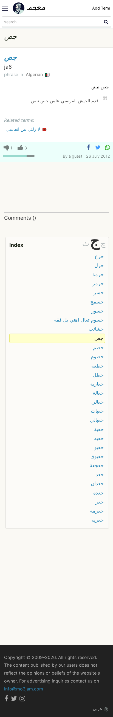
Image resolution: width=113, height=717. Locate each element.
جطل (98, 375)
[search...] (107, 21)
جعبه (99, 438)
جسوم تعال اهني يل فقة (79, 320)
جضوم (97, 356)
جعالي (97, 402)
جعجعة (97, 465)
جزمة (98, 274)
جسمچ (97, 302)
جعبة (99, 429)
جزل (99, 265)
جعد (100, 474)
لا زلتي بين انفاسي (23, 129)
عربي (98, 708)
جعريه (97, 520)
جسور (97, 311)
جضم (98, 347)
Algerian (35, 74)
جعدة (98, 493)
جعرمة (97, 511)
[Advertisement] (56, 187)
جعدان (97, 483)
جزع (99, 256)
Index (16, 245)
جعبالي (97, 420)
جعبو (99, 447)
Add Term (101, 8)
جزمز (98, 283)
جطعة (97, 366)
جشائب (96, 329)
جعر (99, 502)
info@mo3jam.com (23, 689)
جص (10, 57)
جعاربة (97, 384)
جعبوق (97, 456)
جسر (99, 292)
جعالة (98, 393)
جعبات (97, 411)
